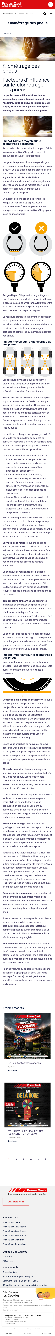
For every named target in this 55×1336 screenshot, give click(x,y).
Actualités (8, 1261)
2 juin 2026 (12, 1067)
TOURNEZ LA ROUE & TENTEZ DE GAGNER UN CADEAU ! (25, 1132)
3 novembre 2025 (14, 1137)
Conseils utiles (9, 1272)
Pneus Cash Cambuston (14, 1244)
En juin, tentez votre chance (24, 1063)
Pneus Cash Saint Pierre (14, 1227)
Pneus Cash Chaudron (13, 1240)
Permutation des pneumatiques (18, 1276)
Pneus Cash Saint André (14, 1235)
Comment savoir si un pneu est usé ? (20, 1281)
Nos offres (19, 14)
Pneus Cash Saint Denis (14, 1231)
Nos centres (8, 14)
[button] (12, 1071)
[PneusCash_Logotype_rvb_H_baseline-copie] (27, 1194)
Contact (30, 14)
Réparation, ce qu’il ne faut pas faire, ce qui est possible (25, 1286)
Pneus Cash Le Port (12, 1222)
